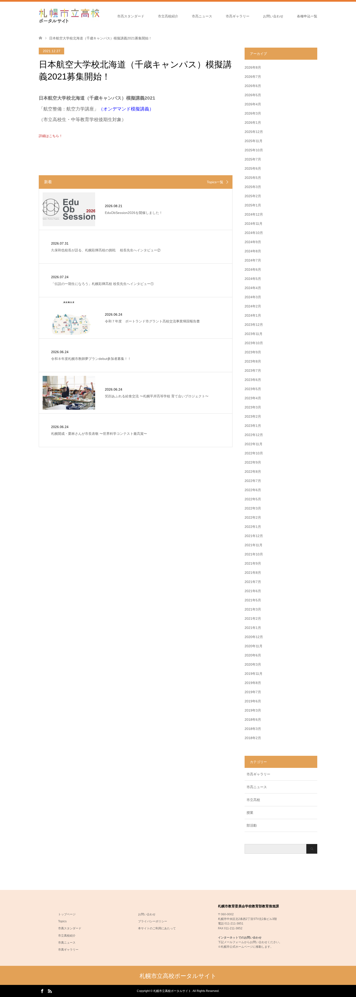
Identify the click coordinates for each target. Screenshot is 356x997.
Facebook (42, 991)
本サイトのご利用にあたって (157, 928)
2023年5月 (253, 389)
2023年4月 (253, 398)
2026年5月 (253, 95)
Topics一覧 (215, 182)
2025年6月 (253, 168)
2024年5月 (253, 279)
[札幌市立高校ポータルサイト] (69, 16)
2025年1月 (253, 205)
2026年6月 (253, 86)
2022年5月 (253, 499)
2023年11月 (254, 334)
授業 (250, 813)
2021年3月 (253, 609)
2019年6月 (253, 701)
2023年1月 (253, 426)
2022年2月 (253, 517)
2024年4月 (253, 288)
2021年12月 (254, 536)
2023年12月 (254, 325)
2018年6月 (253, 719)
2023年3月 (253, 407)
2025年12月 (254, 132)
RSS (50, 991)
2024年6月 (253, 269)
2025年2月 (253, 196)
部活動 (252, 825)
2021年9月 (253, 563)
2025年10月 (254, 150)
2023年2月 (253, 416)
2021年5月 (253, 600)
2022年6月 (253, 490)
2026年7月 (253, 77)
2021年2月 (253, 618)
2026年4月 (253, 104)
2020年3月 (253, 664)
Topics (62, 921)
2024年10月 (254, 233)
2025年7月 (253, 159)
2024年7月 (253, 260)
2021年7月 (253, 582)
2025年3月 (253, 187)
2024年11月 (254, 224)
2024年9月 (253, 242)
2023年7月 (253, 370)
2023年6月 (253, 380)
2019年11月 (254, 674)
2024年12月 (254, 214)
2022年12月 (254, 435)
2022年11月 (254, 444)
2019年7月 (253, 692)
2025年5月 (253, 178)
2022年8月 (253, 471)
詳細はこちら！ (50, 136)
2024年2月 (253, 306)
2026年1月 (253, 122)
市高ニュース (202, 16)
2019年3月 (253, 710)
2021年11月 (254, 545)
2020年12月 (254, 637)
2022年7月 (253, 481)
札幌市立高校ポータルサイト (178, 976)
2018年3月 (253, 729)
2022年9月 (253, 462)
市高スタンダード (130, 16)
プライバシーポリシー (152, 921)
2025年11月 (254, 141)
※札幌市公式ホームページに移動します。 (245, 946)
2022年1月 (253, 527)
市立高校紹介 (168, 16)
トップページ (67, 914)
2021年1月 (253, 628)
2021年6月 (253, 591)
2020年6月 (253, 655)
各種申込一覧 (307, 16)
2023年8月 (253, 361)
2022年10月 (254, 453)
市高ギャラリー (237, 16)
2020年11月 (254, 646)
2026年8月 (253, 67)
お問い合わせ (273, 16)
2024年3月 (253, 297)
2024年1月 (253, 315)
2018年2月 (253, 738)
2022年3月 (253, 508)
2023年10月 (254, 343)
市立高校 (253, 800)
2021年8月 (253, 573)
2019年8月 (253, 683)
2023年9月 (253, 352)
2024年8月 (253, 251)
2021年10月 (254, 554)
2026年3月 (253, 113)
